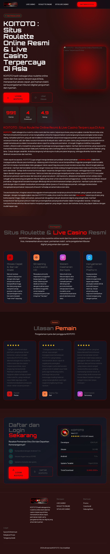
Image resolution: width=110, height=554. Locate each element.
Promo (85, 503)
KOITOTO (7, 132)
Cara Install (87, 506)
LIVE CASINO (30, 4)
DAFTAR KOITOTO (87, 4)
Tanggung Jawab (9, 538)
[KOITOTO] (10, 4)
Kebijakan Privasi (9, 535)
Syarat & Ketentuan (10, 532)
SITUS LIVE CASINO (62, 4)
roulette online (84, 159)
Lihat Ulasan (43, 97)
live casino (80, 195)
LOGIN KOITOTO (18, 97)
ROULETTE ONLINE (45, 4)
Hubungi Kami (88, 509)
